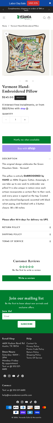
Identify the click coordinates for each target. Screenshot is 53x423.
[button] (4, 17)
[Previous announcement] (3, 9)
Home (4, 26)
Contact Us (31, 343)
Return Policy (32, 352)
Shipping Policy (33, 355)
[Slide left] (20, 81)
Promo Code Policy (35, 349)
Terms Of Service (34, 358)
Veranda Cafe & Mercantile (30, 417)
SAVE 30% (33, 3)
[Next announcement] (49, 9)
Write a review (26, 278)
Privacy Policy (32, 346)
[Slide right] (33, 81)
